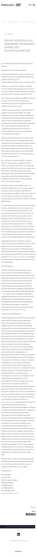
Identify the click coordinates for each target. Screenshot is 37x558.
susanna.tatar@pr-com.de (10, 493)
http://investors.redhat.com (18, 257)
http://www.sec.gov (8, 402)
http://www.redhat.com (18, 309)
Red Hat (33, 507)
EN (30, 5)
